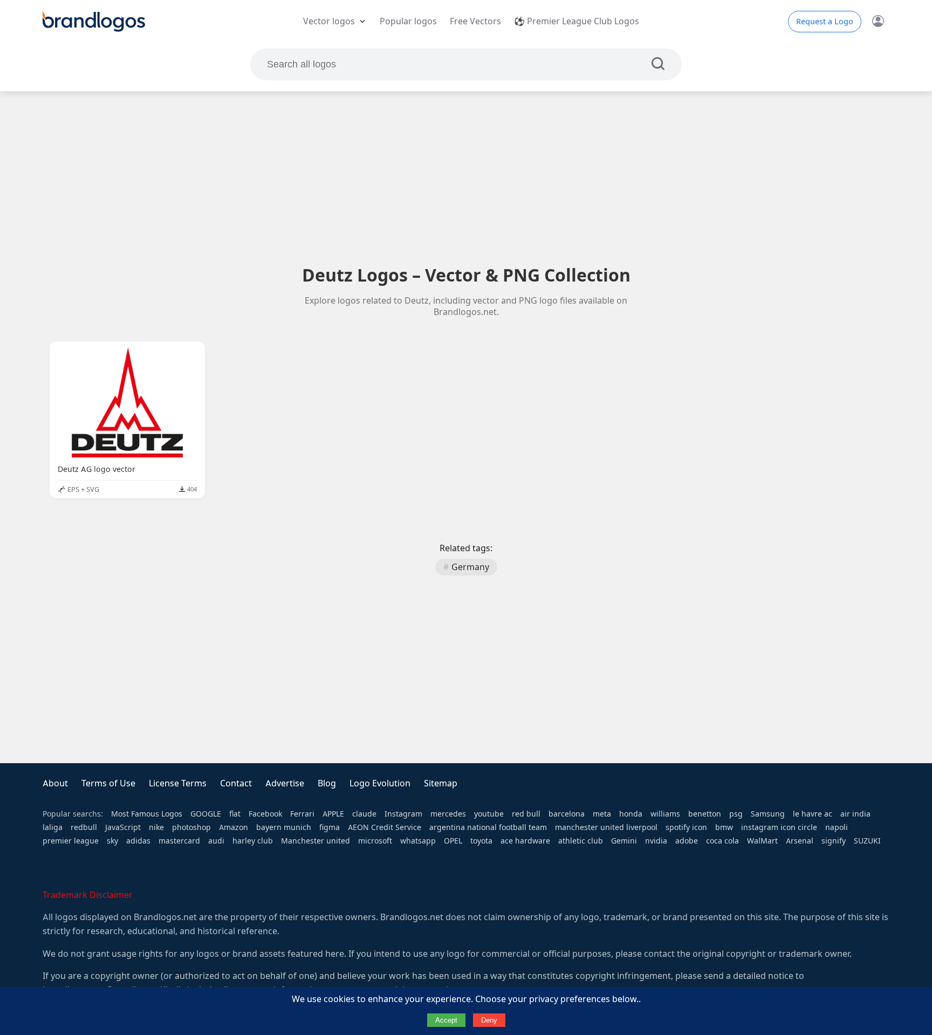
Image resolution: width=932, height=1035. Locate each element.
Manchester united (315, 841)
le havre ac (812, 814)
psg (736, 814)
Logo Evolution (380, 783)
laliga (53, 827)
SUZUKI (867, 841)
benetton (704, 814)
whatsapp (418, 841)
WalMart (762, 841)
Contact (236, 783)
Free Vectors (475, 21)
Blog (327, 783)
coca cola (722, 841)
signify (833, 841)
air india (855, 814)
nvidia (656, 841)
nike (156, 827)
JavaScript (123, 827)
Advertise (284, 783)
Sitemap (440, 783)
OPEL (453, 841)
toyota (481, 841)
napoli (836, 827)
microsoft (375, 841)
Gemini (624, 841)
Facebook (265, 814)
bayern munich (283, 827)
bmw (724, 827)
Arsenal (799, 841)
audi (216, 841)
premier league (71, 841)
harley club (252, 841)
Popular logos (408, 21)
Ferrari (302, 814)
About (55, 783)
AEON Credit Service (384, 827)
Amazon (233, 827)
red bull (526, 814)
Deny (489, 1020)
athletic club (580, 841)
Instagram (403, 814)
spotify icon (686, 827)
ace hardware (525, 841)
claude (364, 814)
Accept (446, 1020)
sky (112, 841)
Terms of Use (108, 783)
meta (602, 814)
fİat (235, 814)
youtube (489, 814)
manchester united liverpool (606, 827)
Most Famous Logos (146, 814)
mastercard (179, 841)
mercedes (448, 814)
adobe (686, 841)
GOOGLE (205, 814)
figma (329, 827)
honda (630, 814)
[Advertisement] (466, 177)
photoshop (191, 827)
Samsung (768, 814)
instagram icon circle (779, 827)
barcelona (567, 814)
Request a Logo (824, 21)
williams (665, 814)
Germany (470, 567)
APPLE (333, 814)
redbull (84, 827)
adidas (138, 841)
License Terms (178, 783)
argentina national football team (488, 827)
